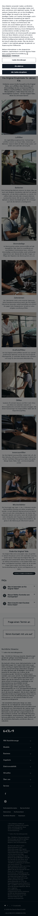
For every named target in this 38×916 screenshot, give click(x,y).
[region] (19, 38)
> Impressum (15, 55)
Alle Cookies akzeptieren (19, 72)
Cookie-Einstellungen (19, 60)
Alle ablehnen (19, 66)
